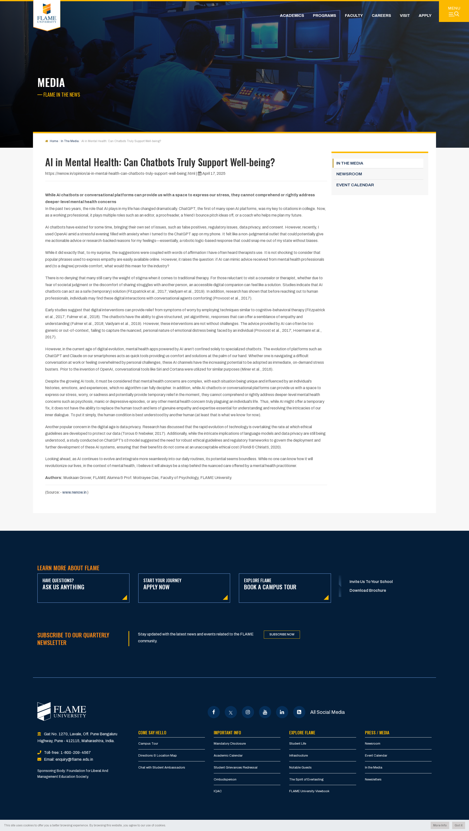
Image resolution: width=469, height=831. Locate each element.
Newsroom (372, 743)
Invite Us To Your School (371, 582)
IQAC (218, 791)
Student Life (297, 743)
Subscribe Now (281, 634)
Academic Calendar (228, 755)
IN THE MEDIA (349, 163)
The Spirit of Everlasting (306, 779)
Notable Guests (300, 767)
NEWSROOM (349, 174)
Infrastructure (298, 755)
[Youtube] (265, 712)
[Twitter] (231, 712)
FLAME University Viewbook (309, 791)
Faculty (354, 15)
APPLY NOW (162, 584)
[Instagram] (248, 712)
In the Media (373, 767)
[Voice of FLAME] (299, 712)
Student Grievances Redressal (235, 767)
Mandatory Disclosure (230, 743)
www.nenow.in (74, 492)
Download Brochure (368, 590)
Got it (459, 825)
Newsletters (373, 779)
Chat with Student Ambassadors (161, 767)
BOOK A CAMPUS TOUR (270, 584)
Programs (324, 15)
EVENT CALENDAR (355, 185)
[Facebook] (213, 712)
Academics (292, 15)
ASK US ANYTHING (63, 584)
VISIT (405, 15)
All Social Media (327, 712)
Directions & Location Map (157, 755)
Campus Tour (148, 743)
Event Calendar (376, 755)
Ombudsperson (225, 779)
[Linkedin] (282, 712)
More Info (440, 825)
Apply (425, 15)
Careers (381, 15)
